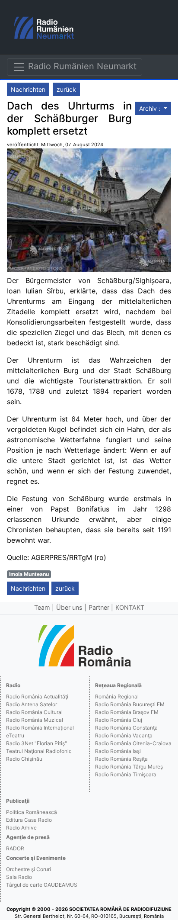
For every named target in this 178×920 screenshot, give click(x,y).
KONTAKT (129, 607)
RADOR (15, 848)
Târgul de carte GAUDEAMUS (41, 884)
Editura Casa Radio (29, 820)
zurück (66, 89)
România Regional (117, 696)
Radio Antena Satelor (31, 704)
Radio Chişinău (24, 759)
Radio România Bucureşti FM (130, 704)
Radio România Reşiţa (121, 759)
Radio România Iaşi (118, 751)
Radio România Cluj (118, 720)
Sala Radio (19, 877)
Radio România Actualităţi (37, 696)
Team (42, 607)
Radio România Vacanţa (124, 735)
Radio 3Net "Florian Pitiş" (36, 743)
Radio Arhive (21, 827)
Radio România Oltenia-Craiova (133, 743)
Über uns (69, 607)
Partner (99, 607)
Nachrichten (28, 89)
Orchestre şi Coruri (28, 869)
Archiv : (150, 108)
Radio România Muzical (34, 720)
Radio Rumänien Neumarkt (81, 66)
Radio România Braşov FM (127, 712)
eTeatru (15, 735)
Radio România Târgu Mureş (129, 766)
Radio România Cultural (34, 712)
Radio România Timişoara (125, 774)
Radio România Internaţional (40, 727)
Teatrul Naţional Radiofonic (39, 751)
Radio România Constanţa (126, 727)
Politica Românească (31, 812)
